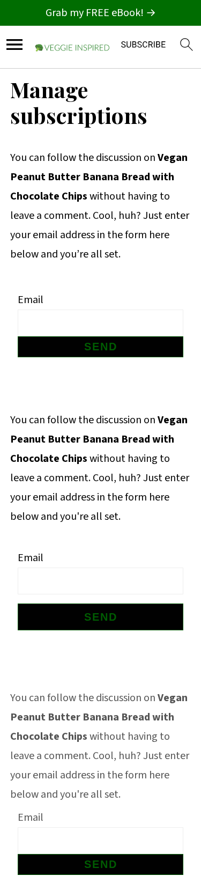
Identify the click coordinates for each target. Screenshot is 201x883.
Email (30, 299)
